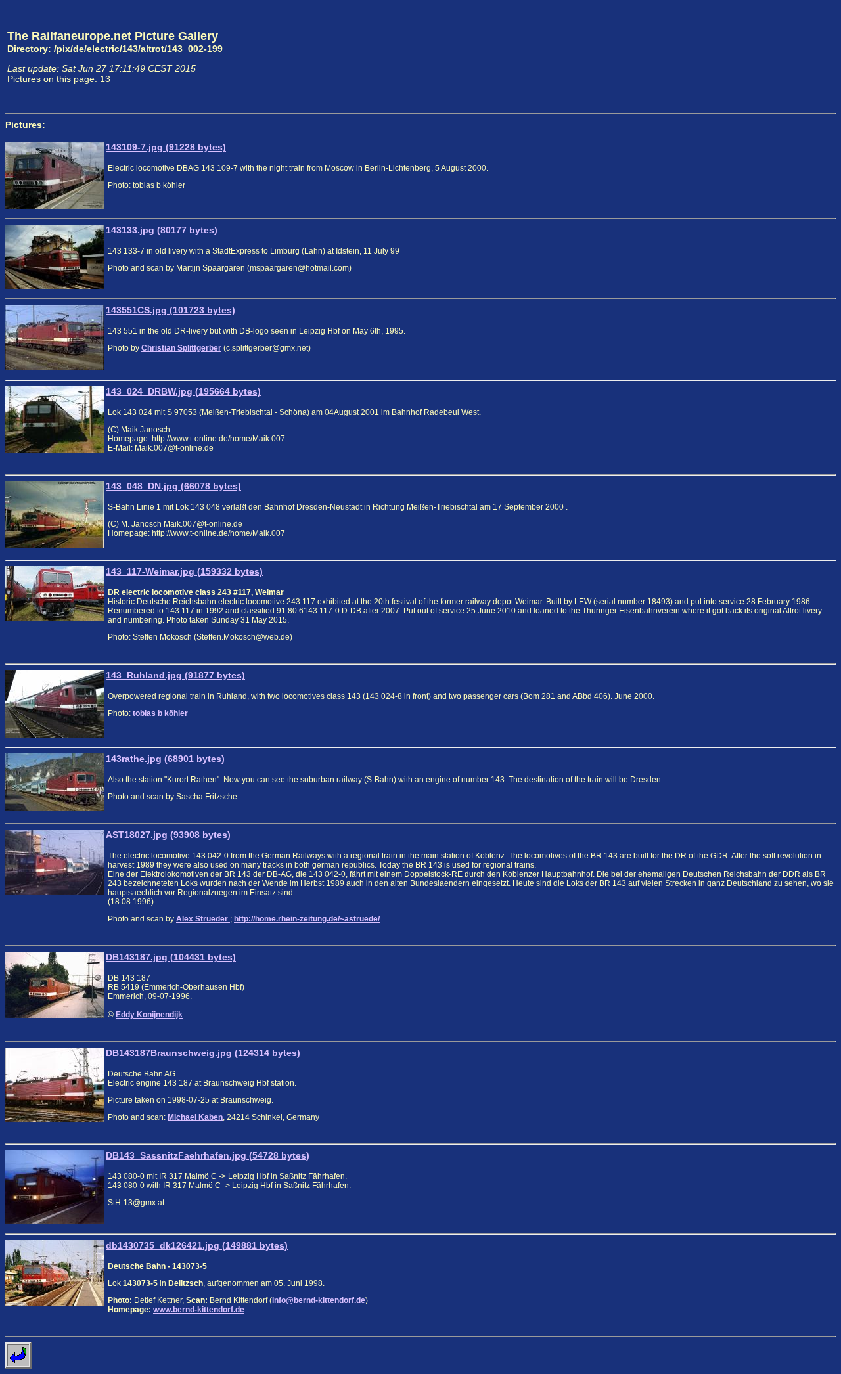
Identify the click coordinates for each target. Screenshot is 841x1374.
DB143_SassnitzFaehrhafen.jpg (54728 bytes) (207, 1155)
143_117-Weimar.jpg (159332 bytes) (184, 571)
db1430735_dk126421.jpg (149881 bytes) (197, 1245)
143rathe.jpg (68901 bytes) (165, 758)
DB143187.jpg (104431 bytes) (171, 957)
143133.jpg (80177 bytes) (161, 230)
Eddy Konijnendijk (149, 1014)
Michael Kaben (195, 1117)
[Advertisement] (775, 56)
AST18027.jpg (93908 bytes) (168, 835)
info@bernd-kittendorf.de (318, 1300)
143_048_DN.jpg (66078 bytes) (173, 486)
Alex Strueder (203, 918)
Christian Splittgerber (181, 348)
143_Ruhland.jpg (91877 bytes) (175, 675)
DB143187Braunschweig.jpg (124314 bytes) (203, 1053)
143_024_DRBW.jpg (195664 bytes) (183, 391)
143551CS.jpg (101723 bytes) (170, 310)
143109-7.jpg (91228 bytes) (166, 147)
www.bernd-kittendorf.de (198, 1309)
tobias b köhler (160, 713)
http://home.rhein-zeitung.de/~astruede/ (307, 918)
